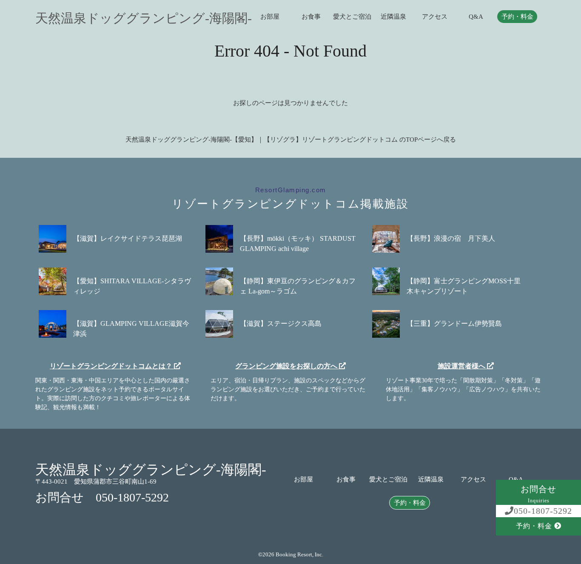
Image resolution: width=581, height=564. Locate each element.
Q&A (476, 17)
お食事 (311, 17)
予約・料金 (517, 17)
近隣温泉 (393, 17)
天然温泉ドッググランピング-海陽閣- (143, 18)
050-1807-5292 (543, 511)
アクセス (434, 17)
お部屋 (269, 17)
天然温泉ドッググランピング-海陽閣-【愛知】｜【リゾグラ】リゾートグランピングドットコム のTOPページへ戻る (290, 139)
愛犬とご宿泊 (352, 17)
